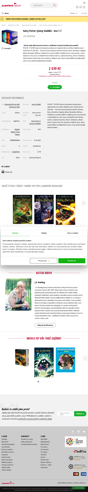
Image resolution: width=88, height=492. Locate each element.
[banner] (11, 4)
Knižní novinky (6, 457)
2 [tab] (41, 381)
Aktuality (4, 439)
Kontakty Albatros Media (29, 444)
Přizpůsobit (42, 261)
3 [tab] (44, 381)
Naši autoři (5, 442)
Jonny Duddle (36, 104)
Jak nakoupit (6, 447)
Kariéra (43, 457)
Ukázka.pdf (7, 172)
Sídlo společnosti (26, 442)
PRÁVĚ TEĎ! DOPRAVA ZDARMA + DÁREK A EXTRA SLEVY (26, 19)
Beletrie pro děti (13, 25)
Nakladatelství (45, 442)
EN (84, 3)
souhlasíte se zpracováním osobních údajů (34, 419)
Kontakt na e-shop (27, 439)
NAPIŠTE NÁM (79, 488)
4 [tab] (47, 381)
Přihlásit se (80, 414)
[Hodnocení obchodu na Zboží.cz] (78, 450)
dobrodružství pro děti (12, 104)
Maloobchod (45, 444)
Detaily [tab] (44, 233)
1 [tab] (38, 381)
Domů (3, 25)
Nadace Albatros (46, 462)
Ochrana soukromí (7, 465)
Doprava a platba (7, 449)
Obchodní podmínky (8, 444)
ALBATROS (16, 152)
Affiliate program (7, 462)
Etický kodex (45, 460)
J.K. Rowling (29, 36)
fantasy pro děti (14, 107)
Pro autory (44, 447)
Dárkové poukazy (7, 460)
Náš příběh (44, 439)
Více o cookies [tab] (72, 233)
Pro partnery (45, 449)
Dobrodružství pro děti (29, 25)
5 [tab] (49, 381)
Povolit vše (72, 261)
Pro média (44, 452)
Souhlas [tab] (15, 233)
